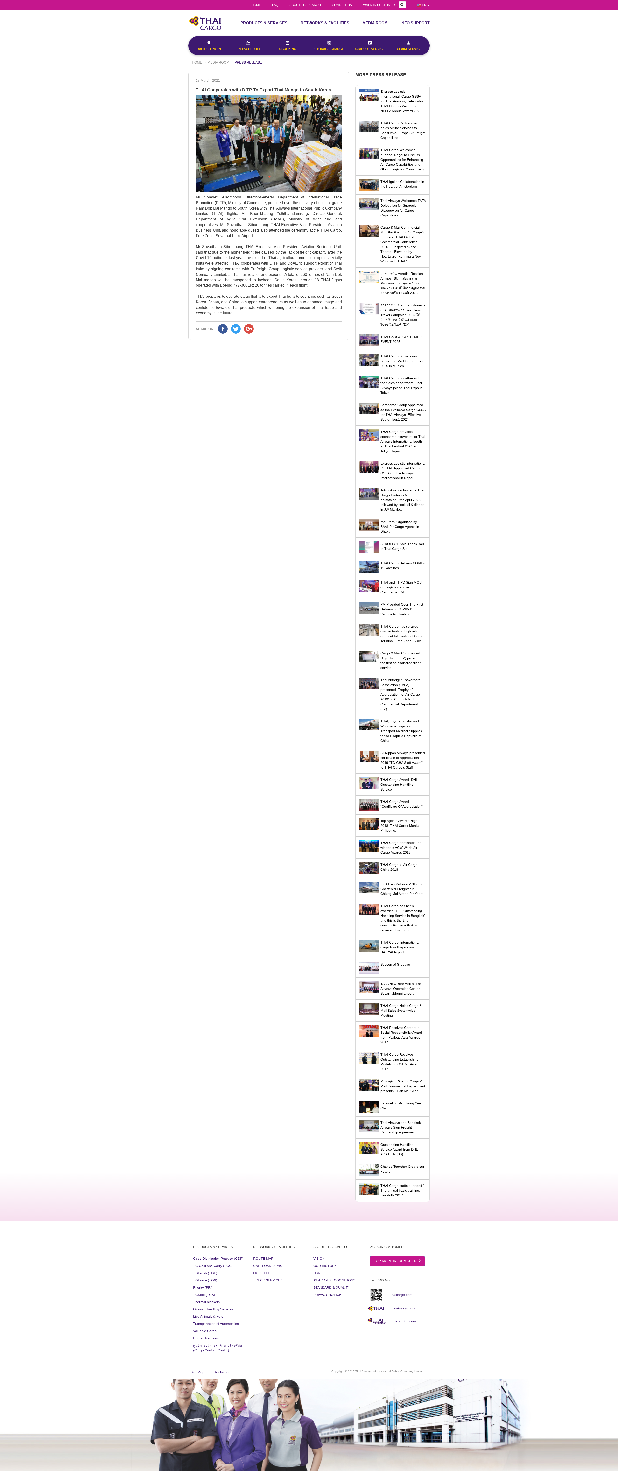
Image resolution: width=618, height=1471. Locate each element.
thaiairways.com (403, 1308)
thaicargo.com (401, 1295)
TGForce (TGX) (205, 1280)
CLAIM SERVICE (409, 49)
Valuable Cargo (205, 1331)
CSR (316, 1273)
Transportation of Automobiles (216, 1324)
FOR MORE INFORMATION (396, 1261)
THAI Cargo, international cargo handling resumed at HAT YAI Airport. (400, 947)
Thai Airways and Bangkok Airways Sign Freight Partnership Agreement (400, 1127)
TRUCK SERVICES (267, 1280)
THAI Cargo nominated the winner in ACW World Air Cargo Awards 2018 (400, 847)
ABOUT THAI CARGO (305, 5)
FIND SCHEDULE (248, 49)
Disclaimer (222, 1372)
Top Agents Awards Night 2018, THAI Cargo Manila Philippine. (399, 825)
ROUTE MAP (263, 1258)
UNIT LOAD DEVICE (269, 1266)
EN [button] (424, 5)
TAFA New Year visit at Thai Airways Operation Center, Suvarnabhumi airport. (401, 988)
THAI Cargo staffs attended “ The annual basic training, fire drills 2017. (402, 1190)
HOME (256, 5)
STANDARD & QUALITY (331, 1287)
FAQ (275, 5)
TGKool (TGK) (204, 1295)
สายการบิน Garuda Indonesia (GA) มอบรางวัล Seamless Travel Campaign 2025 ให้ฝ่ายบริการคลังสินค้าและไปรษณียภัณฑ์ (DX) (402, 314)
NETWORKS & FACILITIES (325, 23)
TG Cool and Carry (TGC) (213, 1266)
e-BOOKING (287, 49)
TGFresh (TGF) (205, 1273)
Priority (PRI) (203, 1287)
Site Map (197, 1372)
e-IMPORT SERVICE (370, 49)
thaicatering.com (403, 1321)
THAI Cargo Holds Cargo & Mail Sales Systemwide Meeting (401, 1010)
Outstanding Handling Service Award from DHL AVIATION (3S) (399, 1149)
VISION (319, 1258)
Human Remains (206, 1338)
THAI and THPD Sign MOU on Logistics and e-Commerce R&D (401, 587)
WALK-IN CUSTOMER (379, 5)
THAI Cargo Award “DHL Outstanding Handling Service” (399, 784)
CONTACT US (342, 5)
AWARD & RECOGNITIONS (334, 1280)
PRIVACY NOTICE (327, 1295)
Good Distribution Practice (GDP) (218, 1258)
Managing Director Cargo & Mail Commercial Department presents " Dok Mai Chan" (402, 1086)
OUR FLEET (262, 1273)
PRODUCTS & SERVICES (264, 23)
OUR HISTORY (325, 1266)
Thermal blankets (206, 1302)
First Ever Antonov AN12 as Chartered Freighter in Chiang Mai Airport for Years (401, 889)
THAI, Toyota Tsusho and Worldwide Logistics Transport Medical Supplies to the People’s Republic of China (401, 731)
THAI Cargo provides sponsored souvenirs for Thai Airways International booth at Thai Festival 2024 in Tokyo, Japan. (402, 441)
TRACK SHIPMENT (209, 49)
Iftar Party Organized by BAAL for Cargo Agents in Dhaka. (399, 526)
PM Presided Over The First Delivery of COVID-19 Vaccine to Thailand (401, 609)
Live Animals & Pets (208, 1316)
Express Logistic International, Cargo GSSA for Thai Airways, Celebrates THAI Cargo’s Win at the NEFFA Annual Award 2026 (401, 101)
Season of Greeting (395, 964)
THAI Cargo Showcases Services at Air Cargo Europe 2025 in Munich (402, 361)
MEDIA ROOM (374, 23)
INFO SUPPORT (415, 23)
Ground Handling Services (213, 1309)
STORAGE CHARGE (329, 49)
